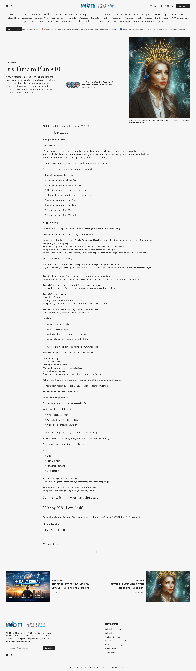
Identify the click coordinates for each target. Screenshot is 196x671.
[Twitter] (12, 6)
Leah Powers (11, 62)
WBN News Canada (89, 84)
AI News (184, 14)
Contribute (36, 14)
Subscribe (183, 5)
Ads (88, 21)
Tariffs (139, 18)
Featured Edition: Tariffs (48, 21)
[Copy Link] (64, 530)
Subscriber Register (142, 14)
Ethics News (98, 21)
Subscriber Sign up (113, 629)
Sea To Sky (95, 18)
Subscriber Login (123, 14)
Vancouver (116, 18)
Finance (148, 18)
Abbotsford (27, 18)
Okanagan (83, 18)
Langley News (58, 18)
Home (10, 14)
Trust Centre (110, 653)
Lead (166, 18)
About (174, 14)
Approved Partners (165, 21)
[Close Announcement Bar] (189, 29)
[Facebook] (7, 6)
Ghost (107, 668)
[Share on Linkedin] (58, 530)
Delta (106, 18)
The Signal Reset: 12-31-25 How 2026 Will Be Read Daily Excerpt (70, 586)
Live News (111, 21)
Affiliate (79, 21)
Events (158, 18)
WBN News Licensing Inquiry (117, 645)
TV (33, 21)
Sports (25, 21)
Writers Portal (111, 649)
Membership (22, 14)
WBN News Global (106, 84)
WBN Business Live (179, 18)
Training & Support (113, 637)
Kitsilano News (42, 18)
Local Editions (106, 14)
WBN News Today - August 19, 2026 (80, 14)
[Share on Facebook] (46, 530)
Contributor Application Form (117, 641)
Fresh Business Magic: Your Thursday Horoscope (127, 586)
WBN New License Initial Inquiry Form (136, 21)
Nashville (72, 18)
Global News (13, 18)
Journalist (57, 14)
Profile (47, 14)
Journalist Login (161, 14)
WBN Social (67, 21)
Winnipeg (128, 18)
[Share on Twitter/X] (52, 530)
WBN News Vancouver (103, 82)
